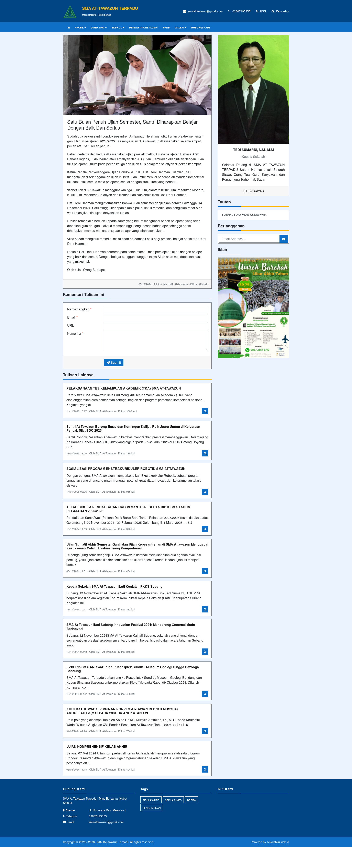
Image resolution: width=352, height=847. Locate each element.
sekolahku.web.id (278, 842)
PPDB (166, 27)
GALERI (179, 27)
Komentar (75, 333)
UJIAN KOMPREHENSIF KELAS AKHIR (96, 746)
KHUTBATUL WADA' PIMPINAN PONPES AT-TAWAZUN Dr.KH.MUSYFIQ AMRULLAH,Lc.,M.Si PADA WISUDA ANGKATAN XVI (122, 711)
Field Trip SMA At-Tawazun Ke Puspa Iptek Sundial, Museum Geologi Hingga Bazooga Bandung (132, 669)
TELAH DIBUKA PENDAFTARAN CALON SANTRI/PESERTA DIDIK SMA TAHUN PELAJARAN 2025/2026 (128, 509)
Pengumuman (152, 808)
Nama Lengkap (79, 309)
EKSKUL (117, 27)
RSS (262, 11)
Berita (191, 800)
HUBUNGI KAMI (200, 27)
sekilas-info (151, 800)
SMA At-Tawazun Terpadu (112, 842)
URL (70, 325)
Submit (115, 362)
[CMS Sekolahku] (253, 308)
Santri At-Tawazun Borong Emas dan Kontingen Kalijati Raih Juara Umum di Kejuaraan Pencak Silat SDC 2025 (133, 428)
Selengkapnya (253, 191)
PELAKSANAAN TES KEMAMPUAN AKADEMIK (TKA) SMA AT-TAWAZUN (123, 388)
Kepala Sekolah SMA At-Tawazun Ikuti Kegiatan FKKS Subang (114, 586)
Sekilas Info (173, 800)
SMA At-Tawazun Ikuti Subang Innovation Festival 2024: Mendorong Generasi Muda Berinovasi (130, 626)
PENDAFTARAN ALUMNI (143, 27)
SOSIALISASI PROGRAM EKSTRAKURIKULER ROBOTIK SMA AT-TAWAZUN (126, 468)
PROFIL (79, 27)
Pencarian (282, 11)
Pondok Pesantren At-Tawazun (244, 215)
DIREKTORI (97, 27)
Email (72, 317)
